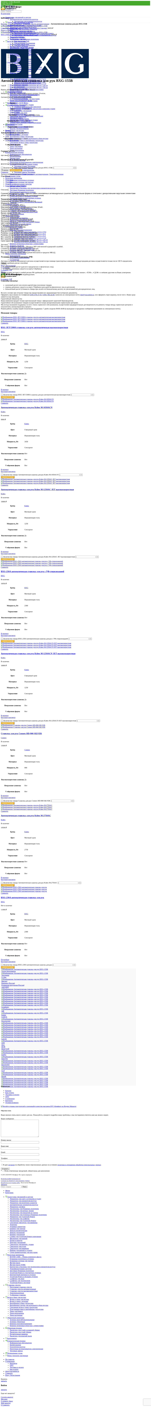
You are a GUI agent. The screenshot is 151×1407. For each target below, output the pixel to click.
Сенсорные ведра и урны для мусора (23, 142)
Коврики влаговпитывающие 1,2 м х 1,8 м (30, 232)
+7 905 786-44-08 (14, 2)
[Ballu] (24, 1080)
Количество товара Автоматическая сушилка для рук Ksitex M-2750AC (30, 883)
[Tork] (24, 1003)
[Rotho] (24, 1013)
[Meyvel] (24, 1031)
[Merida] (24, 1035)
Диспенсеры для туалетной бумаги (23, 1221)
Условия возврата (11, 1103)
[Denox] (24, 1067)
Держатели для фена (17, 1207)
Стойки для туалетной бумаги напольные (25, 1236)
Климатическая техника (14, 152)
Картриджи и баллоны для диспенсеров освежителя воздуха (32, 188)
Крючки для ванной (17, 1234)
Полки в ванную (16, 91)
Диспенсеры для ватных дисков (22, 1211)
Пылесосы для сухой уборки (20, 224)
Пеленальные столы (12, 176)
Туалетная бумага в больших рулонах (24, 1277)
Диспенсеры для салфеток (19, 1219)
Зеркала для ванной (17, 1232)
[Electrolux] (24, 1063)
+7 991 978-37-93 (6, 4)
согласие (11, 1165)
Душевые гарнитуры (17, 1227)
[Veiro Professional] (24, 999)
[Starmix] (24, 1009)
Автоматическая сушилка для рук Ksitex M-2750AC (26, 815)
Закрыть (4, 1184)
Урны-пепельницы (17, 150)
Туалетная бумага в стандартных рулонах (25, 198)
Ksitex (3, 412)
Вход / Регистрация (12, 1375)
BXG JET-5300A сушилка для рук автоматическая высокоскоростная (34, 327)
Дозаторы (13, 1225)
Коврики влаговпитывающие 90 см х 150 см (31, 87)
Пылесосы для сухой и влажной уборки (25, 95)
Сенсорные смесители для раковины (23, 1223)
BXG (26, 103)
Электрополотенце (56, 174)
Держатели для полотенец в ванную (23, 1203)
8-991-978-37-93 (36, 295)
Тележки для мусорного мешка (21, 248)
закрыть (4, 1381)
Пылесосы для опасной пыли (21, 100)
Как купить (9, 1093)
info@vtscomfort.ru (87, 295)
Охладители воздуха (17, 114)
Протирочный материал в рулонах (23, 192)
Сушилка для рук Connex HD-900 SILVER (21, 733)
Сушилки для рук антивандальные (36, 24)
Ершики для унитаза (17, 1229)
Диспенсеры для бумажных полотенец (24, 1209)
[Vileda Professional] (24, 993)
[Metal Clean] (24, 1033)
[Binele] (24, 1078)
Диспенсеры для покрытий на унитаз (24, 1213)
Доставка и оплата (12, 1095)
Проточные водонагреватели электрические (26, 162)
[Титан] (24, 973)
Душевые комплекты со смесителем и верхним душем (34, 109)
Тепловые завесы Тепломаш (24, 172)
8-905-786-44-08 (48, 295)
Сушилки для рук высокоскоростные (24, 1291)
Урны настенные (16, 148)
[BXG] (24, 1073)
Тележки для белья (17, 246)
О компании (10, 1099)
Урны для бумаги (16, 146)
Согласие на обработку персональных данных (15, 1181)
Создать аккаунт (7, 1397)
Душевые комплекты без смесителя (27, 107)
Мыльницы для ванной (18, 1238)
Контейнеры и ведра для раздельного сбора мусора (29, 138)
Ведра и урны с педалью (19, 1301)
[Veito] (24, 997)
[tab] (70, 180)
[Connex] (24, 1069)
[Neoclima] (24, 1027)
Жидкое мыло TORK (18, 1265)
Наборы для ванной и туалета (21, 1250)
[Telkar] (24, 1005)
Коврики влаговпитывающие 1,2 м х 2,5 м (30, 83)
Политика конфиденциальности (10, 1179)
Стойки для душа (20, 113)
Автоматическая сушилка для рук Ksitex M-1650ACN (26, 407)
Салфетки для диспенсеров (20, 1281)
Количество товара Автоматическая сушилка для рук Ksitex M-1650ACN (31, 475)
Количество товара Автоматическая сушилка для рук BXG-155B (28, 168)
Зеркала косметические (18, 1230)
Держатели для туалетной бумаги (22, 1217)
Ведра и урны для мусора (19, 1299)
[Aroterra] (24, 1082)
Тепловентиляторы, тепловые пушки (24, 120)
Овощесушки (15, 112)
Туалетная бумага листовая (20, 1283)
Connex (3, 738)
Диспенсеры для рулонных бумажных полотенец (28, 1215)
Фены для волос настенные (15, 254)
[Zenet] (24, 989)
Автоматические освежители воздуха (24, 19)
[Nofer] (24, 1025)
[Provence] (24, 1019)
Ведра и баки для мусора (14, 130)
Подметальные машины (19, 98)
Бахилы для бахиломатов (19, 129)
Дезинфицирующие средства (21, 184)
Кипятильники (15, 156)
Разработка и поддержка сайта (10, 1183)
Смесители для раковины (19, 1248)
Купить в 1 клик (16, 170)
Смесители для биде (17, 103)
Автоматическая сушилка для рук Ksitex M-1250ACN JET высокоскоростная (38, 653)
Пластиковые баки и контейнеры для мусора (26, 140)
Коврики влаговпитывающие (21, 230)
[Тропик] (24, 969)
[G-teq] (24, 1053)
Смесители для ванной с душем (22, 1244)
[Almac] (24, 1084)
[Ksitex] (24, 1041)
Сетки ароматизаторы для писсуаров (23, 1252)
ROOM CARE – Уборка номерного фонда (25, 1257)
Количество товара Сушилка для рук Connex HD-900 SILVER (27, 801)
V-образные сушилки (18, 1295)
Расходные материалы (13, 178)
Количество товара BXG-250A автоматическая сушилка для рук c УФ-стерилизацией (36, 639)
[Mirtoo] (24, 1029)
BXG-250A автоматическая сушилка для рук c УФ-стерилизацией (26, 35)
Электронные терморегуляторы (21, 122)
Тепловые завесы (16, 118)
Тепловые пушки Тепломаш (24, 166)
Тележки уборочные (17, 252)
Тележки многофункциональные (22, 250)
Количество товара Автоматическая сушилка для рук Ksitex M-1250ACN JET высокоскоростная (40, 721)
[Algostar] (24, 1086)
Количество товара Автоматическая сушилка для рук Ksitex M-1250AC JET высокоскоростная (39, 557)
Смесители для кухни (18, 1246)
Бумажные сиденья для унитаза (21, 182)
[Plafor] (24, 1023)
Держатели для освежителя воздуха (23, 1201)
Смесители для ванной (22, 111)
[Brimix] (24, 1075)
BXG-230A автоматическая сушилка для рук (22, 897)
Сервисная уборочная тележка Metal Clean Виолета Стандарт (24, 28)
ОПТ (7, 1097)
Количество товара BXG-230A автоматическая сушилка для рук (28, 965)
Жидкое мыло (15, 1263)
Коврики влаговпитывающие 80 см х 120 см (31, 85)
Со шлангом (14, 260)
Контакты (9, 1101)
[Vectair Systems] (24, 1001)
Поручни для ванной (18, 1242)
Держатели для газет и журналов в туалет (25, 1199)
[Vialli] (24, 995)
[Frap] (24, 1057)
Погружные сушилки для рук (21, 31)
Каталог (4, 24)
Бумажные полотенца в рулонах (22, 180)
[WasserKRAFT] (24, 991)
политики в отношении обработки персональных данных (79, 1165)
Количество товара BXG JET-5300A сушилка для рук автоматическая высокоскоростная (37, 395)
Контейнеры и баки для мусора (21, 136)
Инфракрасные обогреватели (21, 154)
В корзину (5, 170)
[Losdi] (24, 1037)
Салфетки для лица (17, 1279)
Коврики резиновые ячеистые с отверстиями (27, 244)
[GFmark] (24, 1051)
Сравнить (9, 1373)
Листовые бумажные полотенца (22, 190)
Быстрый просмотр (8, 391)
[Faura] (24, 1061)
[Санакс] (24, 979)
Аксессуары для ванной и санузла (18, 17)
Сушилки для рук (15, 24)
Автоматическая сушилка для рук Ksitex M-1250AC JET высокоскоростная (37, 489)
